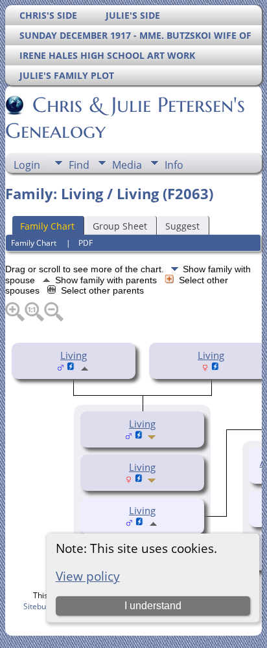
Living (73, 355)
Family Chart (47, 226)
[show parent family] (84, 367)
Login (27, 165)
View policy (88, 576)
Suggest (182, 226)
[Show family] (153, 435)
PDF (85, 242)
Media (127, 165)
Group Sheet (120, 226)
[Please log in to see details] (71, 367)
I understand (152, 605)
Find (79, 165)
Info (174, 165)
